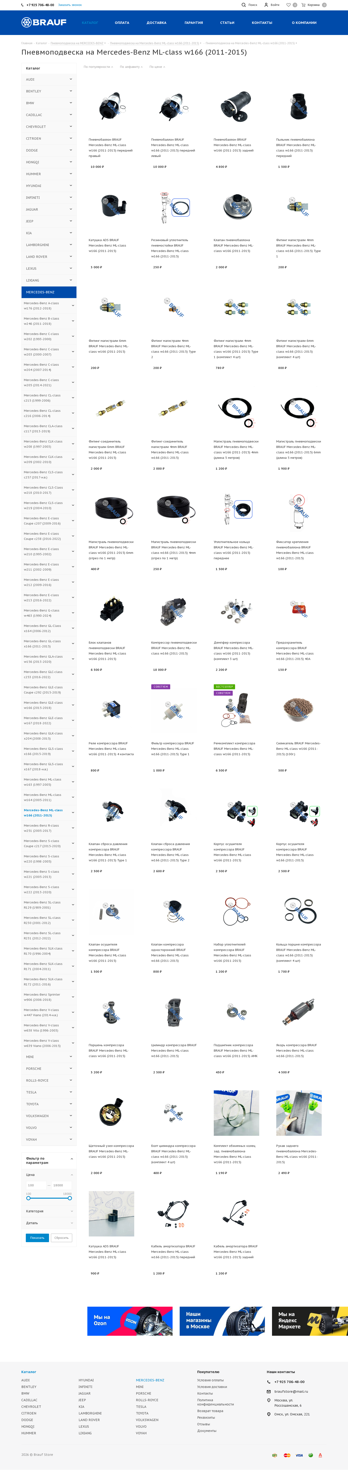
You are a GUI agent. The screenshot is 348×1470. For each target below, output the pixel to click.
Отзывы (203, 1424)
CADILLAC (34, 115)
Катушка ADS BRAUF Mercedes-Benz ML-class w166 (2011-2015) (107, 245)
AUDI (30, 79)
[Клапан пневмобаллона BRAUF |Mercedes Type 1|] (236, 207)
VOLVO (31, 1128)
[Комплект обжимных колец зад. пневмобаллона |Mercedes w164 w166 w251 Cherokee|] (236, 1113)
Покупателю (208, 1372)
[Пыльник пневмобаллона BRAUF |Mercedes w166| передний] (299, 107)
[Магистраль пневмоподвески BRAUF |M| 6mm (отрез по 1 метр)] (111, 509)
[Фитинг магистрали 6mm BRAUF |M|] (111, 308)
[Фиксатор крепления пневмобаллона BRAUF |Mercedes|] (299, 509)
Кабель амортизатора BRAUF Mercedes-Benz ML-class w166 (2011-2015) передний (173, 1251)
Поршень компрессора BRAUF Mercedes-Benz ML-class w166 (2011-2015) (109, 1050)
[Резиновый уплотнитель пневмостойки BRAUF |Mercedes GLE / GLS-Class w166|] (174, 207)
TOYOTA (32, 1104)
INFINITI (33, 197)
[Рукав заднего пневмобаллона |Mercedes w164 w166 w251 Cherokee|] (299, 1113)
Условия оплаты (210, 1380)
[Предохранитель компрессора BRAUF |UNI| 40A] (299, 610)
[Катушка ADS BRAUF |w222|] (111, 207)
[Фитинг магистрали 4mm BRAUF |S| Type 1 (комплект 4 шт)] (236, 308)
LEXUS (31, 268)
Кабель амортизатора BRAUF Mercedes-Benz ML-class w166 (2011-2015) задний (236, 1251)
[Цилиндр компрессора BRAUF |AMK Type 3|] (174, 1012)
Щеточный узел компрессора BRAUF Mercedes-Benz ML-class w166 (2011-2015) (111, 1151)
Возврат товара (210, 1411)
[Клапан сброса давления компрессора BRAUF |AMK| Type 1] (111, 811)
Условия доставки (212, 1387)
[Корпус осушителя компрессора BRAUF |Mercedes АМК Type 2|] (299, 811)
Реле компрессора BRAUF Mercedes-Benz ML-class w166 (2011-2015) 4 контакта (111, 748)
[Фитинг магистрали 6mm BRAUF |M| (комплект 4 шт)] (299, 308)
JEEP (29, 221)
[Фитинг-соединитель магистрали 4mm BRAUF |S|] (174, 408)
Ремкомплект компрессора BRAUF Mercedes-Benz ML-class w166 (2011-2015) (234, 748)
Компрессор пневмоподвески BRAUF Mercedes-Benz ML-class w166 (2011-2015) (174, 648)
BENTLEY (33, 91)
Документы (206, 1431)
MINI (30, 1057)
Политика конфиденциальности (215, 1402)
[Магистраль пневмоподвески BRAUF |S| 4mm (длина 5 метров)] (236, 408)
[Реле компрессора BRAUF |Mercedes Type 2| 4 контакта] (111, 710)
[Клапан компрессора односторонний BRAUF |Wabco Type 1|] (174, 912)
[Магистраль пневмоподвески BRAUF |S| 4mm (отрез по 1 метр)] (174, 509)
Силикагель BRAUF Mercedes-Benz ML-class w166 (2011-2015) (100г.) (298, 748)
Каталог (28, 1372)
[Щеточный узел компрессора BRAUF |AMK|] (111, 1113)
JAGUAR (32, 209)
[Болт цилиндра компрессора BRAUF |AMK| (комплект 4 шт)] (174, 1113)
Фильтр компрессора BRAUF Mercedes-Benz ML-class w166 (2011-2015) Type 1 (172, 748)
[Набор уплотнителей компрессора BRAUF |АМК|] (236, 912)
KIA (29, 233)
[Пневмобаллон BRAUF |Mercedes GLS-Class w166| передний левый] (174, 107)
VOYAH (31, 1139)
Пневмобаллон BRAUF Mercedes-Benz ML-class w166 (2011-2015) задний (234, 145)
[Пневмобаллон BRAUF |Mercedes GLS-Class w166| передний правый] (111, 107)
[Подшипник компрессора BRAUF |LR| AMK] (236, 1012)
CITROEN (33, 138)
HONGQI (32, 162)
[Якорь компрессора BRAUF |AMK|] (299, 1012)
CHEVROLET (36, 127)
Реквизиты (206, 1417)
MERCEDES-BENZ (40, 292)
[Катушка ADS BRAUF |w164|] (111, 1214)
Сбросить (61, 1238)
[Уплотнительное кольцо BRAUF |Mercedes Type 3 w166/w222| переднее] (236, 509)
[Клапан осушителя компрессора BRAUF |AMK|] (111, 912)
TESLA (31, 1092)
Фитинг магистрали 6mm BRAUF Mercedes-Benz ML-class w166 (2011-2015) (109, 346)
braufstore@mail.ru (291, 1391)
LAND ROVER (36, 257)
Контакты (205, 1393)
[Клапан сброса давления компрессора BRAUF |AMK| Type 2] (174, 811)
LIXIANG (32, 280)
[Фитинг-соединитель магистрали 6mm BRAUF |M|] (111, 408)
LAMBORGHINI (37, 245)
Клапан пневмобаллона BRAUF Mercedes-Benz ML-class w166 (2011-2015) (234, 245)
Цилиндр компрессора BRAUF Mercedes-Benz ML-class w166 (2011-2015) (174, 1050)
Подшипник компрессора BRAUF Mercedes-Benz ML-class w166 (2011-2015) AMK (236, 1050)
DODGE (32, 150)
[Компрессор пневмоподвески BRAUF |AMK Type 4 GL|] (174, 610)
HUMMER (33, 174)
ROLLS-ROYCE (37, 1080)
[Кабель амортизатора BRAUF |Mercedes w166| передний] (174, 1214)
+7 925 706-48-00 (289, 1381)
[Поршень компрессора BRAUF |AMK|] (111, 1012)
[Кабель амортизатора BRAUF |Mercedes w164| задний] (236, 1214)
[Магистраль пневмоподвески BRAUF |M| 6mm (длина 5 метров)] (299, 408)
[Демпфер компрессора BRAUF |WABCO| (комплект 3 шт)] (236, 610)
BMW (30, 103)
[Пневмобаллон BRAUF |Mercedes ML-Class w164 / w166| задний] (236, 107)
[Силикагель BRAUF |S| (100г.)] (299, 710)
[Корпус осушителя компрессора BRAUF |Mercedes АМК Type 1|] (236, 811)
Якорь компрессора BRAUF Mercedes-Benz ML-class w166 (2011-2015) (296, 1050)
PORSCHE (33, 1069)
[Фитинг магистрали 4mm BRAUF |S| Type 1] (299, 207)
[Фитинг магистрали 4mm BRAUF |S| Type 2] (174, 308)
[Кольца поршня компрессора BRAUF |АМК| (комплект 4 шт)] (299, 912)
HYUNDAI (33, 186)
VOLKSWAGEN (37, 1116)
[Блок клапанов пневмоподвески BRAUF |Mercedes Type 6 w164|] (111, 610)
